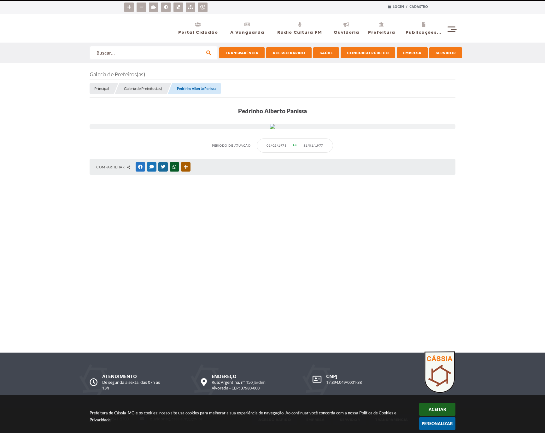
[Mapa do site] (191, 6)
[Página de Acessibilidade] (203, 6)
